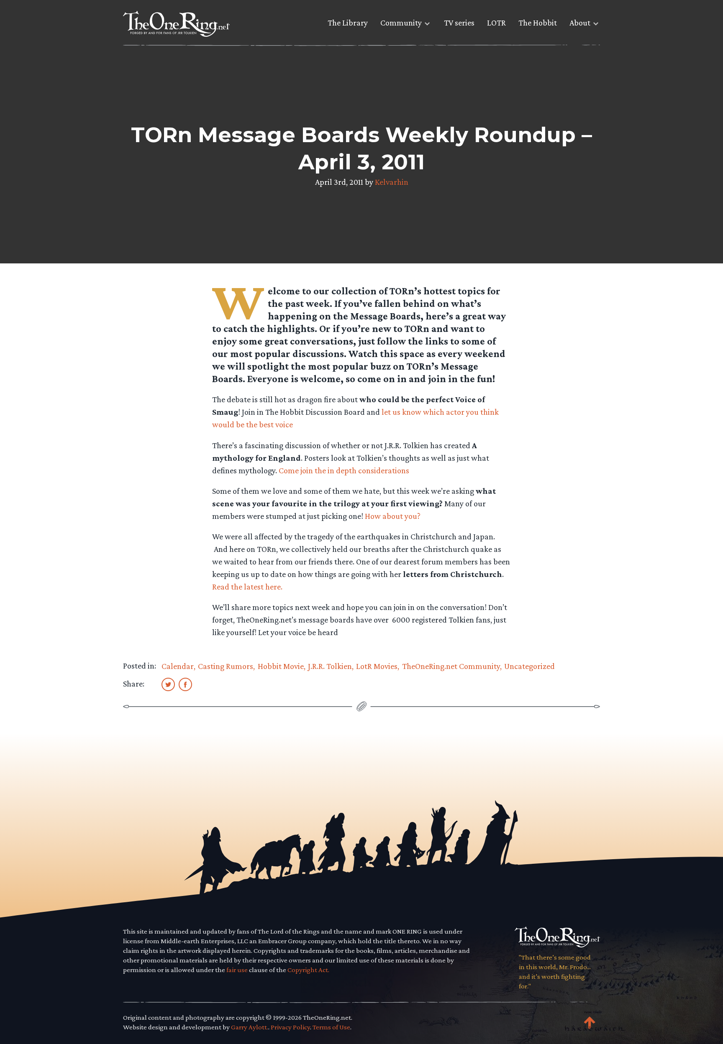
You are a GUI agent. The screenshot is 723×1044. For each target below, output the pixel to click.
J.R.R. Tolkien (330, 666)
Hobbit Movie (281, 666)
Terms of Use (331, 1027)
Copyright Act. (308, 970)
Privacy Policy (290, 1027)
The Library (348, 22)
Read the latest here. (247, 586)
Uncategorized (529, 666)
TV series (459, 22)
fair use (237, 970)
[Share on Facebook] (185, 684)
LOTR (496, 22)
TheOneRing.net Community (451, 666)
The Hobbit (537, 22)
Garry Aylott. (249, 1027)
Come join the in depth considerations (344, 470)
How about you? (392, 516)
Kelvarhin (391, 181)
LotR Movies (376, 666)
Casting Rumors (225, 666)
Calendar (178, 666)
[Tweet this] (168, 684)
